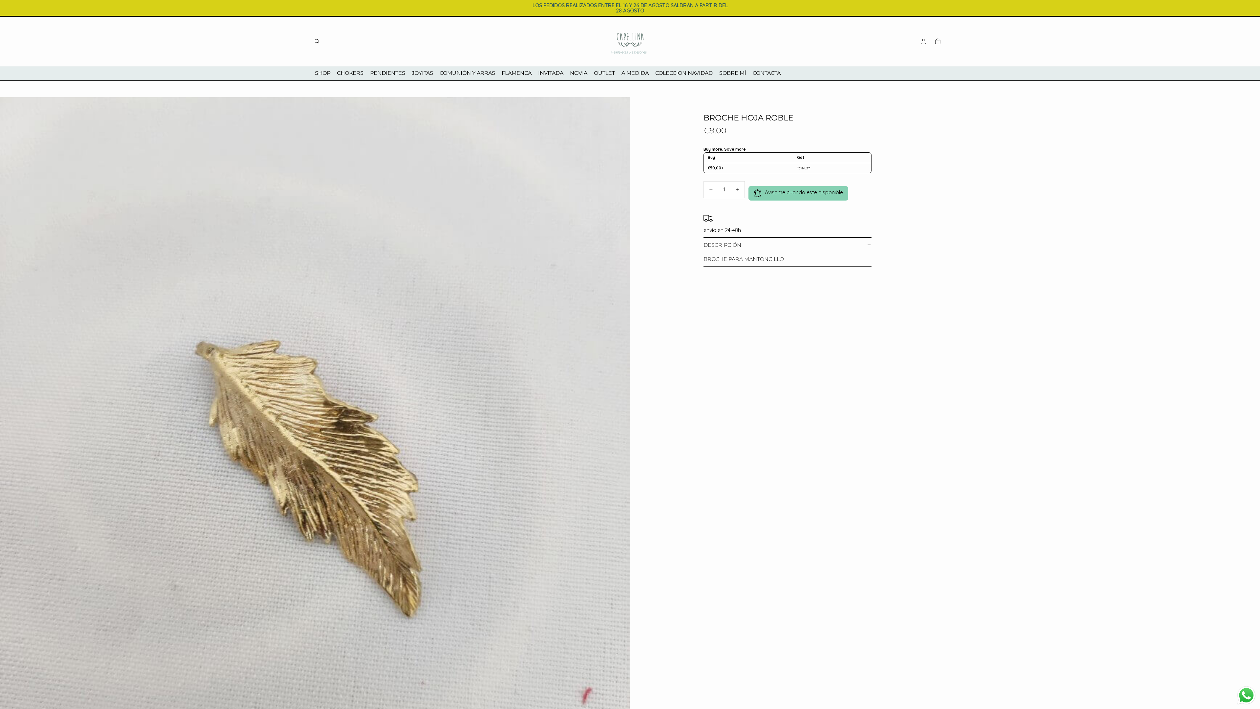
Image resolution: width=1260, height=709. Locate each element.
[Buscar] (317, 41)
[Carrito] (938, 41)
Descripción (722, 245)
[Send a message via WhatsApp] (1246, 695)
